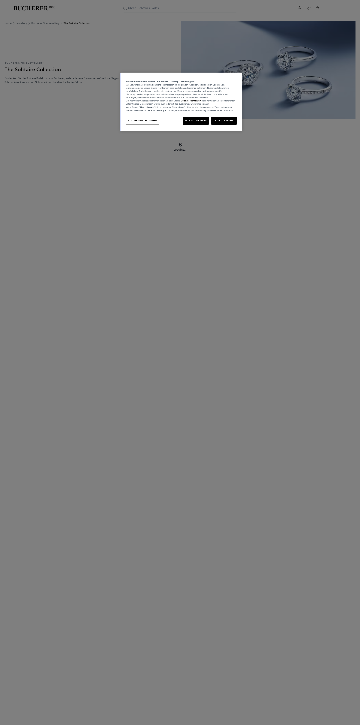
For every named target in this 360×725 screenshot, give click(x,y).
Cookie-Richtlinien (191, 100)
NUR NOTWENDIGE (196, 120)
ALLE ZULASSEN (224, 120)
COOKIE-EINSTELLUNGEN (142, 120)
